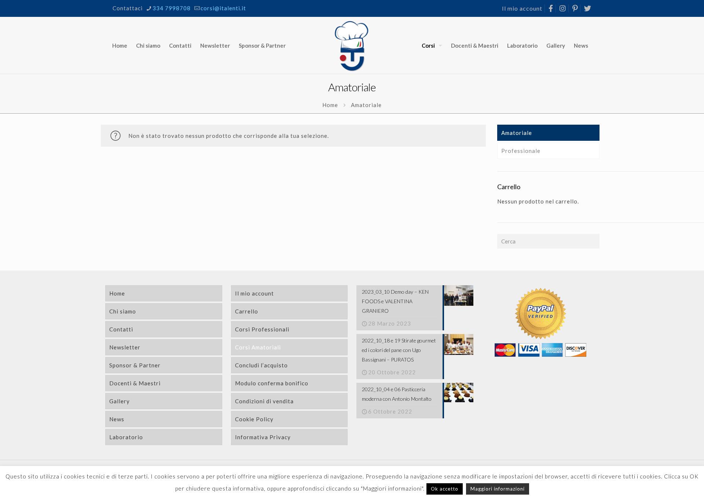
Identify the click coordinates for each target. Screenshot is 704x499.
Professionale (520, 150)
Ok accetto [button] (444, 489)
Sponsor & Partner (135, 365)
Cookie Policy (254, 419)
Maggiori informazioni (497, 489)
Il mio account (522, 8)
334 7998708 (172, 8)
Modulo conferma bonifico (271, 383)
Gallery (119, 401)
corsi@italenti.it (223, 8)
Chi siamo (122, 311)
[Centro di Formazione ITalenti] (352, 45)
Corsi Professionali (262, 329)
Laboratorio (126, 437)
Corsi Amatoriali (258, 347)
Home (330, 105)
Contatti (121, 329)
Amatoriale (516, 132)
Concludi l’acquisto (261, 365)
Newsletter (124, 347)
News (116, 419)
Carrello (246, 311)
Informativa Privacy (263, 437)
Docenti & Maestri (135, 383)
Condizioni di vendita (264, 401)
